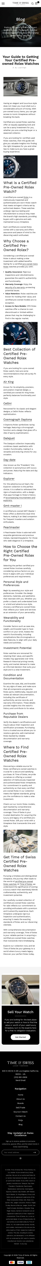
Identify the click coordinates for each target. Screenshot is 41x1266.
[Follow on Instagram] (20, 1158)
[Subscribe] (34, 1152)
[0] (36, 3)
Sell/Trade (20, 1107)
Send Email (21, 1080)
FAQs (20, 1120)
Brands (20, 1103)
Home (20, 1095)
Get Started (20, 1037)
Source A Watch (21, 1112)
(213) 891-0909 (20, 1077)
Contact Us (21, 1116)
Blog (20, 1124)
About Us (20, 1099)
